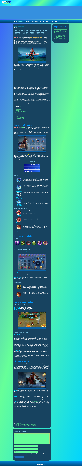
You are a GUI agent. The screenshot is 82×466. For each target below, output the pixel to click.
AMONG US (28, 21)
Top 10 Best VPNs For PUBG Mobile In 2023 (59, 39)
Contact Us (27, 462)
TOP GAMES (42, 21)
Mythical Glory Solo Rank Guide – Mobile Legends (60, 30)
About (41, 462)
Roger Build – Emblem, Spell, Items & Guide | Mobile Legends (26, 425)
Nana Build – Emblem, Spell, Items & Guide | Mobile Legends (26, 424)
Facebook (55, 462)
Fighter (22, 127)
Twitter (50, 462)
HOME (15, 21)
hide (20, 106)
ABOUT (47, 21)
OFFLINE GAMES (35, 21)
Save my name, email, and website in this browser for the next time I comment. (31, 453)
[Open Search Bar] (67, 21)
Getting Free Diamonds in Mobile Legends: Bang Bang (59, 34)
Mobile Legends (21, 26)
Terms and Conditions (35, 462)
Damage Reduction (36, 401)
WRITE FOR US (54, 21)
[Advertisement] (41, 12)
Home (15, 26)
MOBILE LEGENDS (21, 21)
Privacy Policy (45, 462)
